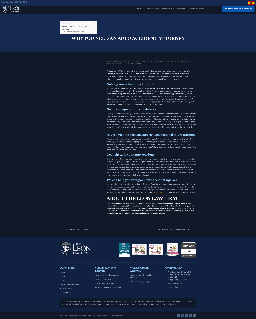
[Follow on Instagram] (182, 315)
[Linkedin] (24, 2)
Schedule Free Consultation (238, 9)
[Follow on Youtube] (186, 315)
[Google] (27, 2)
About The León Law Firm (75, 31)
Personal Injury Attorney (173, 9)
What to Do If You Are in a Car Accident (124, 64)
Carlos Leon (114, 61)
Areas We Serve (197, 9)
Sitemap (120, 315)
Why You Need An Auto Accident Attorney (75, 27)
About (138, 9)
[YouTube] (21, 2)
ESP (251, 3)
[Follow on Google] (194, 315)
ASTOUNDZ (113, 315)
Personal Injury (140, 61)
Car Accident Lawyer (156, 61)
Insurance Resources (175, 61)
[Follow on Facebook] (178, 315)
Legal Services (152, 9)
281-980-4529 (8, 2)
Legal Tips (189, 61)
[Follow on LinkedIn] (190, 315)
